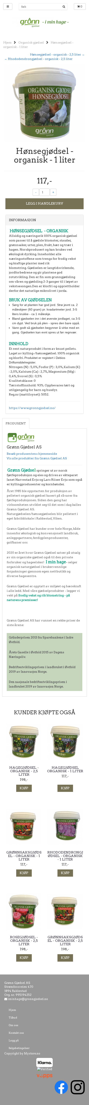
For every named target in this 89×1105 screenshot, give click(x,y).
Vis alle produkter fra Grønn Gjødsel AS (37, 458)
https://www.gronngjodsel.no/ (32, 408)
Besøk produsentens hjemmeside (32, 453)
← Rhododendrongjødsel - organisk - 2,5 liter (38, 59)
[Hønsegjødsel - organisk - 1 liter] (44, 103)
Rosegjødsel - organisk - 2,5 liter (24, 940)
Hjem (7, 42)
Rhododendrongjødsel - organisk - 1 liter (65, 856)
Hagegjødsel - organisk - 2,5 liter (24, 771)
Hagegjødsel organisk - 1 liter (65, 769)
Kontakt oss (16, 1032)
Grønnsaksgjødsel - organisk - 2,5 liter (65, 940)
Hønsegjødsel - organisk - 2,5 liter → (57, 54)
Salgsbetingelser (19, 1048)
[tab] (44, 220)
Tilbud (13, 1017)
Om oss (13, 1025)
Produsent (16, 423)
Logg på (14, 1040)
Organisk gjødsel (31, 42)
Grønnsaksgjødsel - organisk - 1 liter (23, 856)
